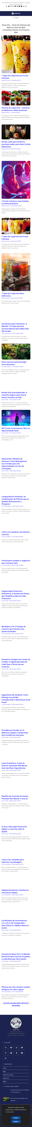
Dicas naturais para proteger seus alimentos (14, 363)
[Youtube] (21, 1052)
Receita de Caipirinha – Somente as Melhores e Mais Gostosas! (16, 109)
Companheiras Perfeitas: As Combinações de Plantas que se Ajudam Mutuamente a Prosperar (15, 500)
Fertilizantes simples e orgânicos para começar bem (16, 561)
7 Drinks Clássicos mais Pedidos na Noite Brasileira (15, 202)
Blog (4, 1071)
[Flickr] (11, 1052)
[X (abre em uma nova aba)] (6, 6)
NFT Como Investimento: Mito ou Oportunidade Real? (16, 429)
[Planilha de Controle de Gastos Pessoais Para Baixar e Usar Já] (16, 792)
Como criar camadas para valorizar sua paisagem (13, 860)
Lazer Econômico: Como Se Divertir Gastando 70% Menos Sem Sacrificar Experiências (14, 765)
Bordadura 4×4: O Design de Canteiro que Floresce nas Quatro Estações (14, 629)
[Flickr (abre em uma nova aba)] (19, 6)
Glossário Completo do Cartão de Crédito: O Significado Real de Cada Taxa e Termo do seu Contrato (16, 663)
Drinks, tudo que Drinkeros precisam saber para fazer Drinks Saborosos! (16, 144)
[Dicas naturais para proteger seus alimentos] (16, 358)
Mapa (4, 1081)
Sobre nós (6, 1078)
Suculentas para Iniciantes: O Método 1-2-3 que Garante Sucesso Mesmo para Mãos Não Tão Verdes (15, 327)
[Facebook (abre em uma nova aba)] (9, 6)
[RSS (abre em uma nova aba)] (24, 6)
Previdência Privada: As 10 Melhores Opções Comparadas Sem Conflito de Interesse (15, 732)
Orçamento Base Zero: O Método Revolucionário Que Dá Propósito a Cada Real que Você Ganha (16, 956)
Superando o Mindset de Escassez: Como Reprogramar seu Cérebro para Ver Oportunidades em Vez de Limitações (14, 464)
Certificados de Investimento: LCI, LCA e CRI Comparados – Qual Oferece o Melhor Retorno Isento (15, 924)
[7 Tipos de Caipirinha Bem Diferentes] (16, 290)
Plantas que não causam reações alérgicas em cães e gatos (16, 988)
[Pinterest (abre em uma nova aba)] (11, 6)
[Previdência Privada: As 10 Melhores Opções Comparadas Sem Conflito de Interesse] (16, 727)
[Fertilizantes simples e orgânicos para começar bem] (16, 557)
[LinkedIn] (21, 1047)
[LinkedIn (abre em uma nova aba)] (15, 6)
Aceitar (16, 1118)
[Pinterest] (5, 1052)
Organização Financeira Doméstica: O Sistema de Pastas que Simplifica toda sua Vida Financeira (15, 595)
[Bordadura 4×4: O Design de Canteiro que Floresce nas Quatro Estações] (16, 623)
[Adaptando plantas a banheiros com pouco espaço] (16, 886)
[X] (5, 1047)
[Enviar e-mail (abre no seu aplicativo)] (26, 6)
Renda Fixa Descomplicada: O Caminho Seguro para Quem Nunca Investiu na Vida (14, 395)
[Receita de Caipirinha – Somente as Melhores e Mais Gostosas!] (16, 104)
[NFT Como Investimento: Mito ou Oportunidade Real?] (16, 425)
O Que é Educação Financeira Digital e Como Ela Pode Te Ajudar (14, 829)
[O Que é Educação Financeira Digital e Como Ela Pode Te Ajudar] (16, 823)
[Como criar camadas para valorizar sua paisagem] (16, 856)
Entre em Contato (8, 1075)
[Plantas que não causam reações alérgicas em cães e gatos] (16, 983)
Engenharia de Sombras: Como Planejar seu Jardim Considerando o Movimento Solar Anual (16, 698)
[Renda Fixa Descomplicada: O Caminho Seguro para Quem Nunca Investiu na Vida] (16, 389)
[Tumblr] (16, 1052)
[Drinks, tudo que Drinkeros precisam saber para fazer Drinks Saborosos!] (16, 138)
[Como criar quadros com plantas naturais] (16, 528)
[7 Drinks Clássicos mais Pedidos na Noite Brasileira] (16, 197)
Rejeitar (16, 1121)
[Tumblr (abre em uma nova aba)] (17, 6)
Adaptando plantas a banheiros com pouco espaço (15, 891)
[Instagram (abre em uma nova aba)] (13, 6)
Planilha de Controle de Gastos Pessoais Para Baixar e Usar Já (15, 797)
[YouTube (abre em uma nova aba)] (21, 6)
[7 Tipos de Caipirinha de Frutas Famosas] (16, 72)
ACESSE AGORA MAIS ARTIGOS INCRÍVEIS (16, 1004)
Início (4, 1068)
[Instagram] (16, 1047)
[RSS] (5, 1058)
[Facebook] (11, 1047)
